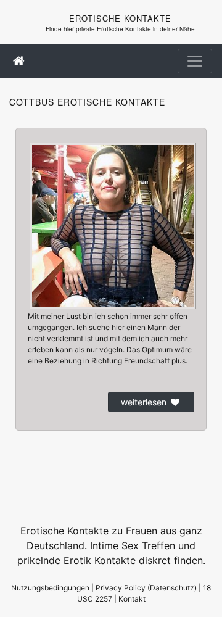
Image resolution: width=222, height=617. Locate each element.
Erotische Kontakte (120, 18)
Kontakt (132, 598)
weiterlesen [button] (143, 402)
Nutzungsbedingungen (50, 587)
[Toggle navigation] (195, 61)
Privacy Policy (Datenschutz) (146, 587)
